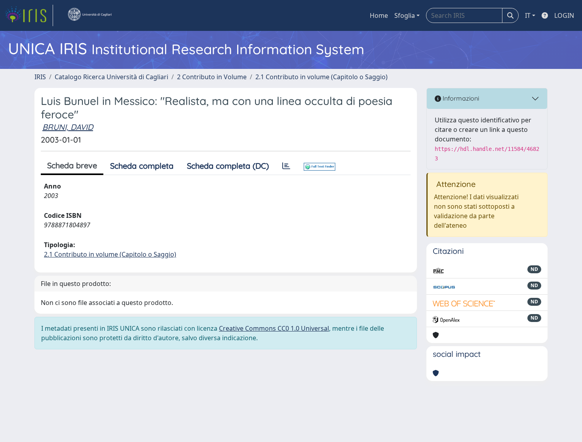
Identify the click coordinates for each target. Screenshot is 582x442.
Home (379, 15)
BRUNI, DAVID (67, 127)
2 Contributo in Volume (212, 76)
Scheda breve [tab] (72, 165)
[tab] (286, 166)
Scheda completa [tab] (141, 166)
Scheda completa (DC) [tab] (228, 166)
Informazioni (460, 98)
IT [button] (528, 15)
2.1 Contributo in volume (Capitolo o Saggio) (321, 76)
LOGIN (564, 15)
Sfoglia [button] (404, 15)
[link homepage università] (89, 15)
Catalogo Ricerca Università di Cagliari (111, 76)
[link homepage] (29, 15)
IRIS (40, 76)
